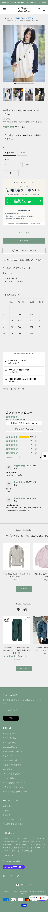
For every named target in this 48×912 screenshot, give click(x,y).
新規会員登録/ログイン (12, 751)
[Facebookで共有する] (11, 389)
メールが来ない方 (10, 760)
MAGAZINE (7, 769)
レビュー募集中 (9, 778)
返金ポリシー (8, 815)
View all (24, 589)
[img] (20, 466)
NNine (7, 18)
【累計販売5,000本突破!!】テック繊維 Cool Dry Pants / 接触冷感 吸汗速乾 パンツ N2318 (16, 650)
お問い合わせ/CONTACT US (15, 782)
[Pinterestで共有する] (19, 389)
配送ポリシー (8, 806)
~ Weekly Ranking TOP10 (23, 18)
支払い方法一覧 (9, 742)
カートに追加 (24, 233)
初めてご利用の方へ (11, 738)
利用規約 (6, 810)
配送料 (14, 122)
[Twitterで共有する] (15, 389)
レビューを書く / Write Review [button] (24, 423)
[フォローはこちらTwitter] (4, 876)
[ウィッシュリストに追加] (26, 545)
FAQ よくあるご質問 (11, 773)
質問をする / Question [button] (24, 429)
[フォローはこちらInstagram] (11, 876)
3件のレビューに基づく (16, 419)
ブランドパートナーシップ (14, 787)
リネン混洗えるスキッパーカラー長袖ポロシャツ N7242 (16, 575)
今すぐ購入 (24, 241)
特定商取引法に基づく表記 (14, 824)
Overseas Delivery (10, 747)
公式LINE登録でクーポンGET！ (16, 791)
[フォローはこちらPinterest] (18, 876)
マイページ (7, 756)
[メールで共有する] (23, 389)
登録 (11, 718)
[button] (7, 94)
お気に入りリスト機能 (12, 765)
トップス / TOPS (13, 535)
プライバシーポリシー (12, 819)
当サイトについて (10, 733)
